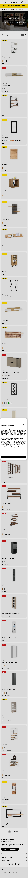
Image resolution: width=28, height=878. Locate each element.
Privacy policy (4, 420)
